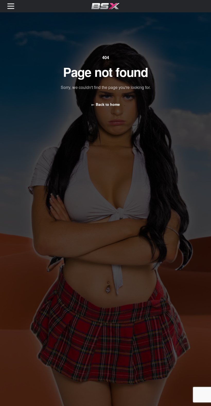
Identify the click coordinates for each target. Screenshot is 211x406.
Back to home (105, 104)
